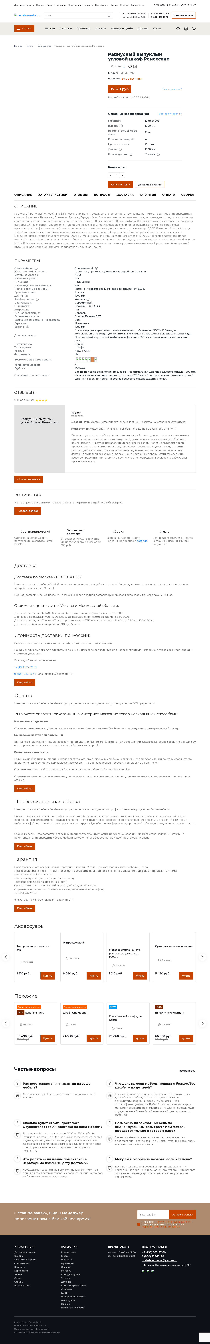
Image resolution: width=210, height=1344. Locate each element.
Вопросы (102, 195)
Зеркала (65, 1278)
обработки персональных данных (161, 1226)
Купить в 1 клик (120, 184)
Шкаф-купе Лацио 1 (75, 1012)
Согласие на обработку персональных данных (37, 1332)
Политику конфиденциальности (173, 1221)
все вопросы (187, 1070)
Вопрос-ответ (138, 5)
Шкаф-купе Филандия (169, 1012)
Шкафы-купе (68, 1252)
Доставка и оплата (24, 5)
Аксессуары (68, 1300)
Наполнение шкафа (72, 1308)
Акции (18, 1274)
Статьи (114, 5)
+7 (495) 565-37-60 (160, 14)
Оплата (168, 195)
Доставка (125, 195)
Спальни (100, 28)
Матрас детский (73, 942)
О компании (74, 5)
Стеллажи (66, 1289)
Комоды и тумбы (122, 28)
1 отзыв (72, 1024)
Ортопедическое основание (173, 946)
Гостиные (65, 28)
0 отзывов (28, 962)
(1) (124, 66)
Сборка (40, 5)
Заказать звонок (183, 15)
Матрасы (66, 1271)
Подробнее (24, 682)
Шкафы (50, 28)
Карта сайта (101, 5)
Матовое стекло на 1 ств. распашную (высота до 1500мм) (124, 953)
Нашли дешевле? (172, 89)
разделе (142, 540)
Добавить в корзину (150, 184)
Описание (23, 195)
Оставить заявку (182, 1214)
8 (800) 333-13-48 (159, 17)
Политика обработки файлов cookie (31, 1329)
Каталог (26, 28)
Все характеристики (170, 113)
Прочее (65, 1304)
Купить (47, 975)
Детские (142, 28)
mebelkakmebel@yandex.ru (159, 1260)
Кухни (157, 28)
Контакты (88, 5)
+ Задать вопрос (27, 510)
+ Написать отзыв (28, 479)
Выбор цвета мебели (73, 1297)
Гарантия (148, 195)
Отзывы (124, 5)
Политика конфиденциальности (30, 1325)
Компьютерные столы (74, 1285)
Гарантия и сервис (56, 5)
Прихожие (83, 28)
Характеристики (52, 195)
